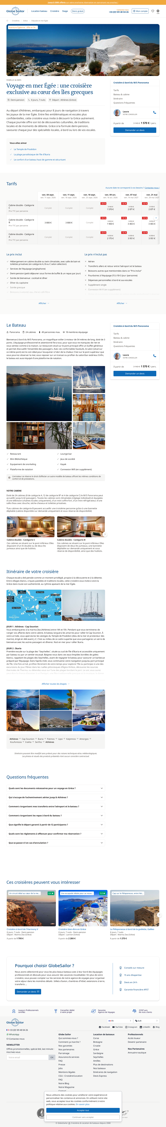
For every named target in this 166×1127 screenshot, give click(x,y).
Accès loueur (134, 1038)
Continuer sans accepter (83, 1117)
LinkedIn (146, 1027)
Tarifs (116, 90)
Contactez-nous (17, 1038)
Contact (62, 1090)
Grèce (25, 20)
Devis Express (100, 1075)
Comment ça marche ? (69, 1041)
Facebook (106, 1027)
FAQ (60, 1060)
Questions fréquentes (124, 102)
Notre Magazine (66, 1087)
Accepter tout (83, 1110)
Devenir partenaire (137, 1041)
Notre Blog (63, 1083)
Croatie (96, 1045)
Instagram (132, 1027)
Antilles (96, 1060)
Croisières (15, 20)
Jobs (60, 1068)
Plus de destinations (103, 1064)
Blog (158, 1027)
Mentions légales (66, 1072)
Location (78, 1075)
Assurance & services (68, 1057)
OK (51, 1057)
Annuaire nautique (137, 1052)
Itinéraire (118, 98)
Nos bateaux (99, 1068)
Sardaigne (98, 1053)
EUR (139, 1020)
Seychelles (98, 1057)
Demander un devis (134, 130)
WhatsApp (14, 1034)
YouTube (119, 1027)
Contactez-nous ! (152, 187)
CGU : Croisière (65, 1075)
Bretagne (97, 1041)
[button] (39, 11)
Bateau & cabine (121, 94)
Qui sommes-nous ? (68, 1038)
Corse (96, 1038)
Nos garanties (65, 1045)
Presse (61, 1064)
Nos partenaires (66, 1049)
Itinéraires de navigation (105, 1072)
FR (112, 1020)
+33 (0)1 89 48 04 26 (18, 1030)
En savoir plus (82, 1104)
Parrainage (63, 1053)
